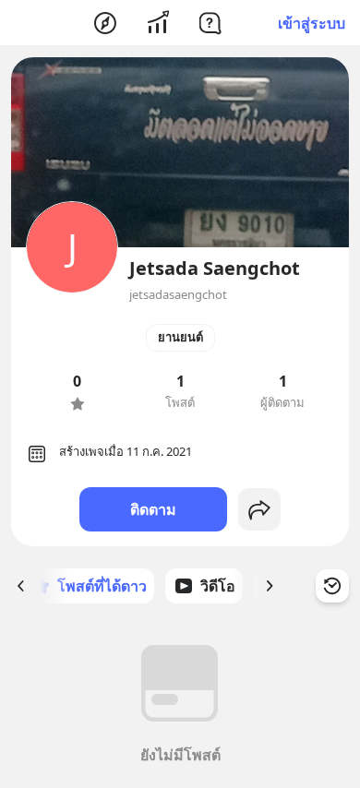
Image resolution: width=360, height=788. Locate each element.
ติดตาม (153, 509)
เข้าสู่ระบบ (311, 23)
